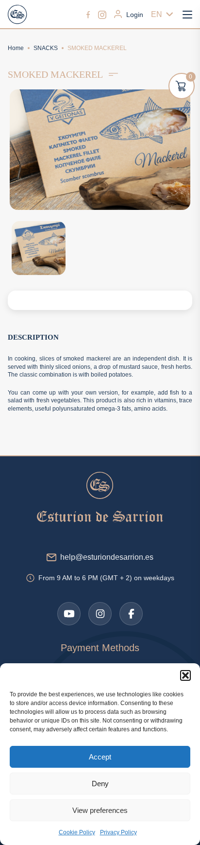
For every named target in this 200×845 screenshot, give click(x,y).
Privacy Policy (118, 832)
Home (16, 48)
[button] (185, 675)
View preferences (100, 810)
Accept (100, 757)
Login (134, 14)
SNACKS (45, 48)
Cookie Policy (77, 832)
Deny (100, 783)
